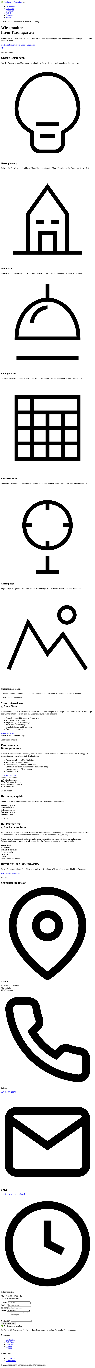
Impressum (10, 1358)
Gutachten (10, 11)
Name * (4, 1303)
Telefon (4, 1308)
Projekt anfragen (7, 733)
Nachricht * (5, 1321)
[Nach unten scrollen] (2, 48)
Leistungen (10, 6)
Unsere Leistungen (28, 45)
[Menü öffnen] (24, 2)
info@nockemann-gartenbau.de (13, 1194)
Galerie (9, 13)
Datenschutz (11, 1361)
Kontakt (9, 17)
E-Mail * (4, 1305)
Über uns (9, 15)
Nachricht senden (8, 1323)
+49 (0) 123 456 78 (8, 1092)
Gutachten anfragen (8, 775)
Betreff (3, 1310)
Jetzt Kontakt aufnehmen (10, 873)
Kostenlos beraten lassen (10, 45)
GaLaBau (10, 9)
